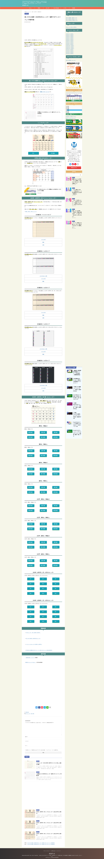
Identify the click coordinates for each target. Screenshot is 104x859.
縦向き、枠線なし (39, 67)
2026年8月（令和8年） (70, 43)
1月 (30, 578)
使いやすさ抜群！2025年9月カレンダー (33, 638)
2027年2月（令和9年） (70, 50)
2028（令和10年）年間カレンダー (72, 20)
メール (26, 741)
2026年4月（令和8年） (70, 37)
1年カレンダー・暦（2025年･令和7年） (33, 632)
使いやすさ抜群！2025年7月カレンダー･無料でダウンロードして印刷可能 (41, 842)
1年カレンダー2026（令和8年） (71, 27)
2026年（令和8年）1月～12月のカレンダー (43, 74)
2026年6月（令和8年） (70, 40)
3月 (55, 578)
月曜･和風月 (30, 437)
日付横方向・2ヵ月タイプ (41, 57)
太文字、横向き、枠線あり (41, 68)
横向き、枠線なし (39, 64)
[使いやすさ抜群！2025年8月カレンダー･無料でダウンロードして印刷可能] (45, 707)
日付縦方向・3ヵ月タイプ (41, 61)
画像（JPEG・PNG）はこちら (31, 211)
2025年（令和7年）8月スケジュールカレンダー (43, 55)
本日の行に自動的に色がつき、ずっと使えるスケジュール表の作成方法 (39, 650)
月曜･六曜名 (43, 437)
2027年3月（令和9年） (70, 52)
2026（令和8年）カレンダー (71, 60)
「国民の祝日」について (29, 657)
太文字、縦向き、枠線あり (41, 70)
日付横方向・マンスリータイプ (41, 56)
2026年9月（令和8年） (70, 44)
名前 (26, 736)
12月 (55, 593)
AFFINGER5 (56, 857)
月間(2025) (27, 712)
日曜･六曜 (43, 432)
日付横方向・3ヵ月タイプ (41, 58)
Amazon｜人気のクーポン (71, 116)
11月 (43, 593)
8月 (43, 588)
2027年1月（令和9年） (70, 49)
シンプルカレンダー (38, 52)
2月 (43, 578)
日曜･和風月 (30, 432)
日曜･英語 (55, 432)
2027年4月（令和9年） (70, 53)
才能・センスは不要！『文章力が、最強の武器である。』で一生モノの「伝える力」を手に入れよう (77, 213)
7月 (30, 588)
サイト (26, 745)
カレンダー (28, 713)
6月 (55, 583)
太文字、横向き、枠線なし (41, 69)
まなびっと (25, 5)
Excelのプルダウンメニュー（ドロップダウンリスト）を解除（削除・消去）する (77, 433)
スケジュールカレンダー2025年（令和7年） (34, 644)
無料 (33, 713)
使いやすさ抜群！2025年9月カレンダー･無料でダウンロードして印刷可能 (41, 844)
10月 (30, 593)
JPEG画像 (53, 153)
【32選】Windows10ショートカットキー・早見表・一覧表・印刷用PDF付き (77, 406)
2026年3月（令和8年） (70, 36)
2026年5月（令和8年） (70, 39)
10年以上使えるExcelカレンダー (40, 53)
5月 (43, 583)
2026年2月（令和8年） (70, 35)
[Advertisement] (43, 30)
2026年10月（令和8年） (70, 45)
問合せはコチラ (74, 167)
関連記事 (36, 75)
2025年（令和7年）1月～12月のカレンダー (43, 73)
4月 (30, 583)
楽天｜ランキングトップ (70, 118)
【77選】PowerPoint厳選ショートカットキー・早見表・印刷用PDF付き (77, 415)
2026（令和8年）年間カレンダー (71, 17)
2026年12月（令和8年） (70, 48)
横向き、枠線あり (39, 63)
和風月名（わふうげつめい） (30, 662)
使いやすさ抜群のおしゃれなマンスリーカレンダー (43, 51)
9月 (55, 588)
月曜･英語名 (55, 437)
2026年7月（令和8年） (70, 41)
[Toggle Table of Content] (51, 50)
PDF (33, 153)
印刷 (31, 713)
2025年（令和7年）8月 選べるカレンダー (42, 62)
